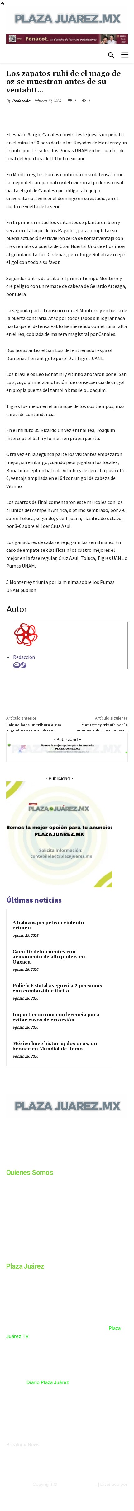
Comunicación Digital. (106, 1489)
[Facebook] (32, 115)
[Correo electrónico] (16, 665)
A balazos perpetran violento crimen (48, 925)
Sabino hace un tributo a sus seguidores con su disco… (33, 727)
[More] (89, 115)
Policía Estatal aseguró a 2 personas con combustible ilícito (57, 988)
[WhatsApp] (75, 115)
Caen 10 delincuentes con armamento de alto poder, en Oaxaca (48, 957)
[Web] (23, 665)
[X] (46, 115)
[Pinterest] (61, 115)
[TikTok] (55, 1161)
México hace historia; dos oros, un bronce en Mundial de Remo (54, 1046)
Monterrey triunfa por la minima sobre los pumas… (102, 727)
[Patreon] (40, 1161)
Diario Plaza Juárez (47, 1382)
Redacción (21, 100)
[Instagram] (24, 1161)
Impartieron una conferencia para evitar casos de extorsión (55, 1017)
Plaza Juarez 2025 (77, 1484)
